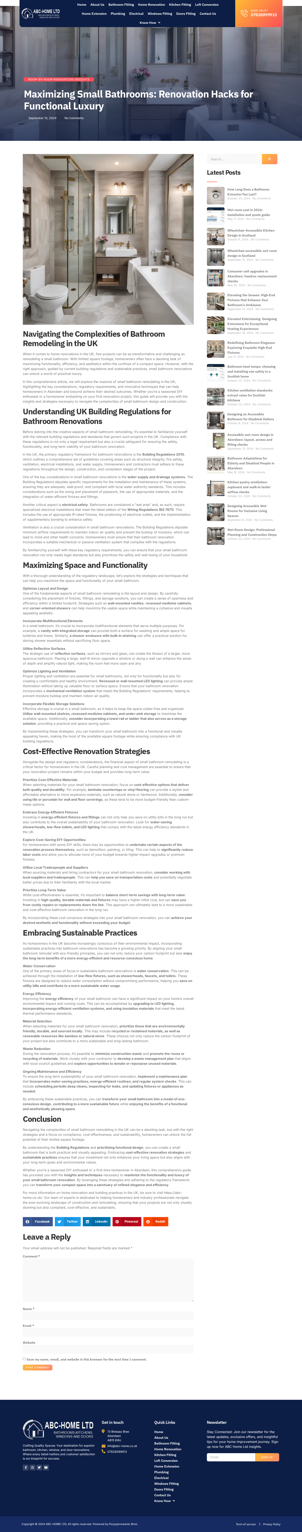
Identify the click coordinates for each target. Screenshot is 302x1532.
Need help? (259, 10)
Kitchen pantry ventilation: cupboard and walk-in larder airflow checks (249, 487)
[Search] (269, 159)
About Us (97, 4)
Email (28, 1326)
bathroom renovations (115, 454)
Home (81, 4)
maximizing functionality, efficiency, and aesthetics (62, 364)
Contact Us (208, 13)
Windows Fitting (160, 13)
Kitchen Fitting (180, 4)
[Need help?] (244, 13)
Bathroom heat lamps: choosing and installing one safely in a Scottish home (251, 371)
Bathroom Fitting (121, 4)
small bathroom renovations (170, 369)
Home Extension (94, 13)
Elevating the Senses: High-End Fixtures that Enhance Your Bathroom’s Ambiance (251, 300)
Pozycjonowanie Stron (123, 1524)
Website (29, 1342)
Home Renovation (151, 4)
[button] (38, 1221)
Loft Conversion (207, 4)
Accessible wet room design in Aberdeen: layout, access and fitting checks (250, 440)
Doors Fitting (186, 13)
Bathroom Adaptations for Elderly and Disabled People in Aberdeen (250, 463)
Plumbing (118, 13)
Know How (148, 23)
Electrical (136, 13)
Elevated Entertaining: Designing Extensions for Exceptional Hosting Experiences (252, 324)
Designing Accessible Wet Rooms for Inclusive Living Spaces (247, 511)
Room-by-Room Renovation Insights (59, 79)
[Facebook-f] (26, 1467)
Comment (31, 1256)
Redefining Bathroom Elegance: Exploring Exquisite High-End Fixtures (251, 348)
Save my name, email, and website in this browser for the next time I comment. (87, 1359)
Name (29, 1309)
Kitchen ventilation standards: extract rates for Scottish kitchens (250, 395)
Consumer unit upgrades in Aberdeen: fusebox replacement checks (252, 276)
